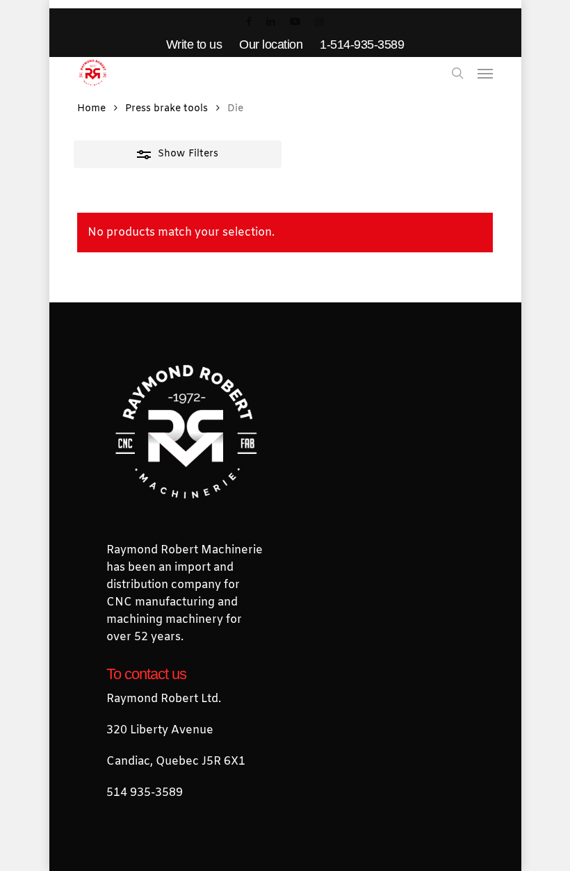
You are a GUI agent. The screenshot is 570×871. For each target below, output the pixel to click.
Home (91, 108)
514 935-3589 (144, 792)
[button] (485, 73)
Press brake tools (166, 108)
